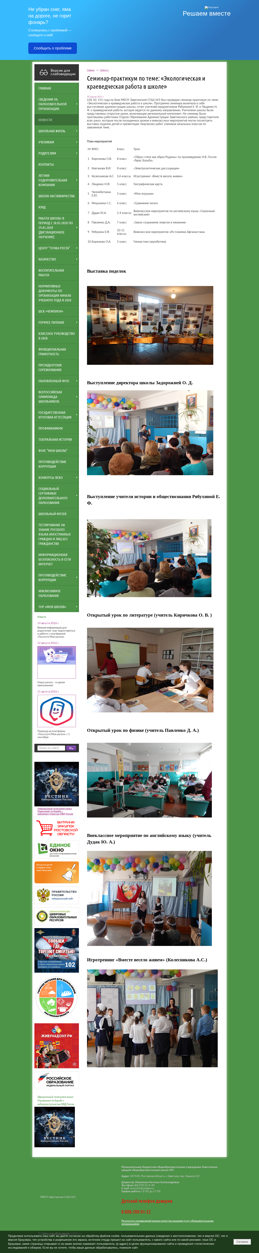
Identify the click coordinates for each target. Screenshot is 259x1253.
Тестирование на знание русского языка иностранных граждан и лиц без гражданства (54, 534)
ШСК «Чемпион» (50, 311)
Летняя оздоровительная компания (52, 180)
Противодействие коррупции (52, 464)
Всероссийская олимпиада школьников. (50, 396)
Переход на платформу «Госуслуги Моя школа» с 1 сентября (53, 734)
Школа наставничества (56, 196)
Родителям (47, 153)
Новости (45, 119)
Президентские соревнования (50, 367)
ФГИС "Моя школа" (53, 450)
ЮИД (42, 207)
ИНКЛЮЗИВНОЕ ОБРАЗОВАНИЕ (49, 593)
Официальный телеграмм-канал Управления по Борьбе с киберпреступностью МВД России (55, 811)
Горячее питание (51, 322)
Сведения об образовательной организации (52, 104)
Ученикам (46, 142)
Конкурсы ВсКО (50, 477)
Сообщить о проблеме (53, 48)
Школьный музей (52, 513)
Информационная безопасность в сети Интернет (54, 559)
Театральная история (55, 439)
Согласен (242, 1241)
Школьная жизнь (51, 131)
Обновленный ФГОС (53, 381)
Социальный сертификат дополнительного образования (53, 495)
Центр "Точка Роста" (54, 248)
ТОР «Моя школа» (52, 606)
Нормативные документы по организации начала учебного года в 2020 (54, 293)
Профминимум (50, 428)
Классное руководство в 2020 (56, 335)
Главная (44, 88)
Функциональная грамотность (52, 351)
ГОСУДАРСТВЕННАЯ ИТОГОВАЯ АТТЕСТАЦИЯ (54, 414)
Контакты (46, 164)
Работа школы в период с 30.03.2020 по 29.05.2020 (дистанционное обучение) (55, 227)
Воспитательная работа (51, 272)
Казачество (47, 259)
